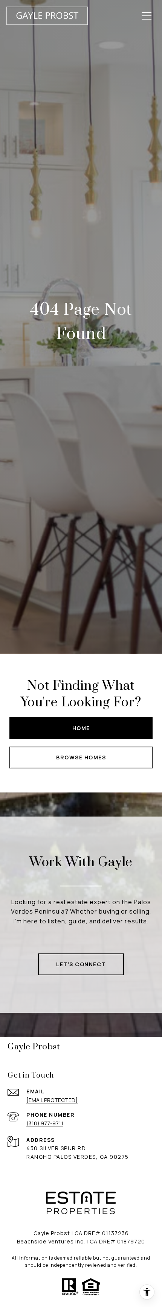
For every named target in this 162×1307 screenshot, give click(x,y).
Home (81, 728)
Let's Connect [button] (81, 964)
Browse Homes (81, 757)
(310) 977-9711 (44, 1123)
